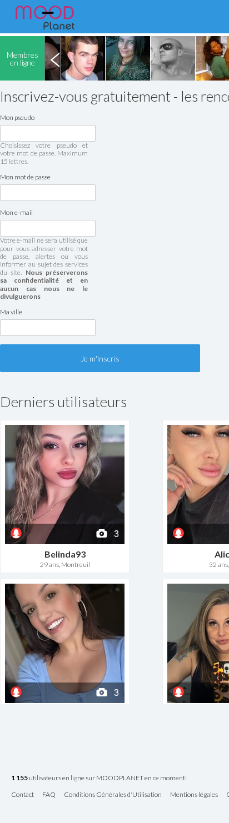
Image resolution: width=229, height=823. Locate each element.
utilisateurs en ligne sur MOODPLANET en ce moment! (99, 778)
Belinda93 (65, 554)
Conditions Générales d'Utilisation (113, 795)
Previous (55, 58)
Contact (22, 795)
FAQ (49, 795)
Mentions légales (194, 795)
